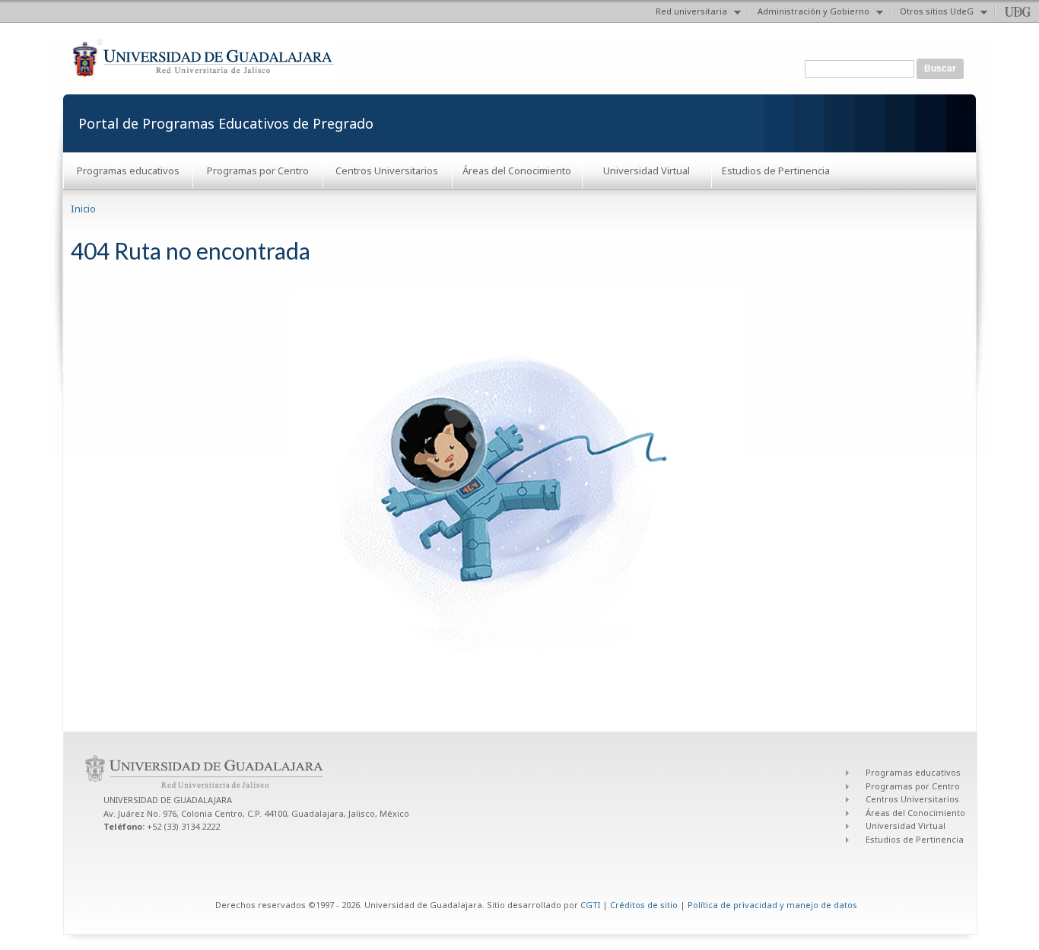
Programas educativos (128, 170)
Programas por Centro (258, 170)
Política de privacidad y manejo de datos (772, 904)
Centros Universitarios (386, 170)
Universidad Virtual (646, 170)
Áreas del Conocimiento (516, 170)
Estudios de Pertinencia (776, 170)
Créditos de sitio (644, 904)
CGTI (590, 904)
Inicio (83, 208)
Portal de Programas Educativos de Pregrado (225, 123)
